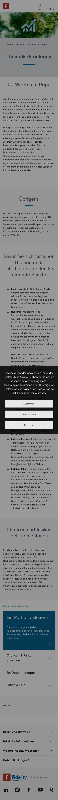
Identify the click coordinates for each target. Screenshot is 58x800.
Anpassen (29, 425)
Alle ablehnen (29, 414)
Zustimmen (29, 403)
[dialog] (29, 400)
